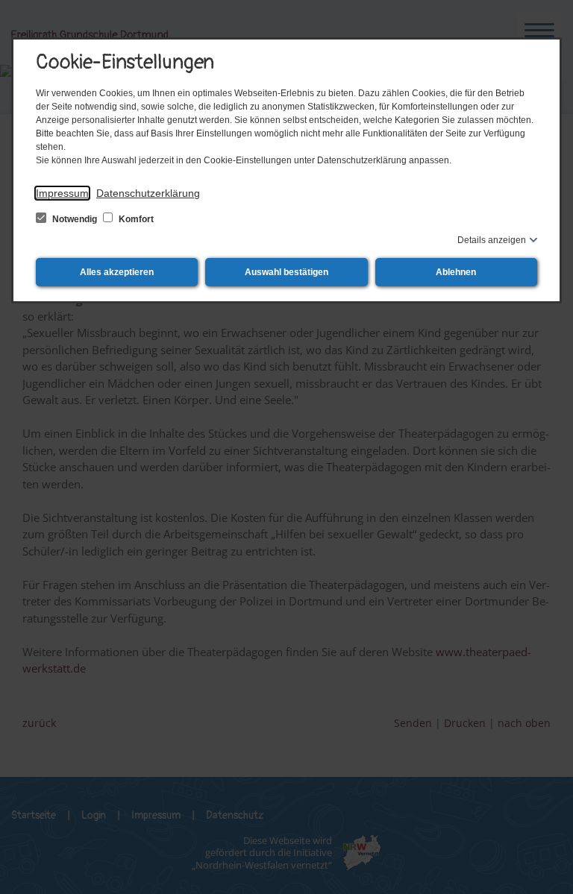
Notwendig (74, 219)
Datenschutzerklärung (148, 193)
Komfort (135, 219)
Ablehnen (456, 272)
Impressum (62, 193)
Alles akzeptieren (117, 272)
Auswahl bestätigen (286, 272)
